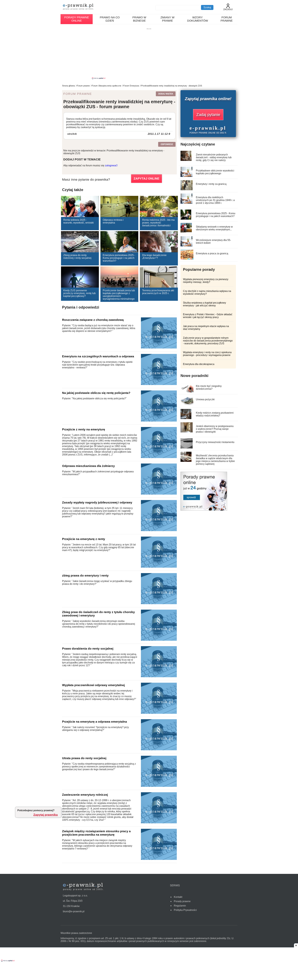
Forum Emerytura (131, 86)
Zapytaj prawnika (45, 814)
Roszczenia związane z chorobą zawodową (93, 319)
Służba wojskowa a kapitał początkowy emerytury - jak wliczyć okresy (204, 304)
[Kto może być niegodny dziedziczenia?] (188, 391)
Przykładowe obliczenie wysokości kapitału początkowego (215, 172)
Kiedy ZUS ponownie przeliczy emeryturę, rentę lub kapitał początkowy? (79, 293)
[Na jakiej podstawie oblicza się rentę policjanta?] (159, 420)
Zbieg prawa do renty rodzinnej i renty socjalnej (77, 256)
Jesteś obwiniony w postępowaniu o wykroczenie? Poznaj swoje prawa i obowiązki (215, 429)
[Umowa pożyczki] (187, 405)
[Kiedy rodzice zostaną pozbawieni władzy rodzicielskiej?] (186, 418)
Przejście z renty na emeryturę (83, 429)
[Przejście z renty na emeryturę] (159, 457)
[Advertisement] (149, 53)
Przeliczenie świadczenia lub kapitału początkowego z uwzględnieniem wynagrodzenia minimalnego (119, 294)
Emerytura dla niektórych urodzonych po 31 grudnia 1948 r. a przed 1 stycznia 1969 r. (215, 200)
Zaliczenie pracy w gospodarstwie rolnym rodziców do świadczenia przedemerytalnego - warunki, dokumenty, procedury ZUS (208, 341)
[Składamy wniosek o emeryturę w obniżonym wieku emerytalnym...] (186, 232)
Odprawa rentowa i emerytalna (113, 221)
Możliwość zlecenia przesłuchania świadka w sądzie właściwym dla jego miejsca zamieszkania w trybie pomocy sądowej (215, 459)
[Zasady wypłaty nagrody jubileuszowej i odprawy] (159, 530)
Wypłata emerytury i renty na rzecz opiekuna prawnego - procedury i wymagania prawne (207, 353)
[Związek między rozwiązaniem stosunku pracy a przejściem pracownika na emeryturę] (159, 859)
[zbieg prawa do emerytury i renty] (159, 603)
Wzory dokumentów (197, 19)
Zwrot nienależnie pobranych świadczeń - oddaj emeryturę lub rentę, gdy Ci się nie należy (214, 157)
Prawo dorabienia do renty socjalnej (87, 648)
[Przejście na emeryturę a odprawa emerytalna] (159, 749)
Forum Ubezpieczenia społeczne (106, 86)
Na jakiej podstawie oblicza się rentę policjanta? (96, 392)
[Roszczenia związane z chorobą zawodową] (159, 347)
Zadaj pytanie (208, 114)
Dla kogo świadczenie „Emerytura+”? (154, 256)
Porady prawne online (76, 19)
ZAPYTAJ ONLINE (146, 178)
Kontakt (178, 897)
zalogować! (111, 165)
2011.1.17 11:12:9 (159, 134)
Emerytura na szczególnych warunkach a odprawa (98, 356)
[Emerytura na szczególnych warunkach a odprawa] (159, 384)
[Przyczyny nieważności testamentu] (187, 447)
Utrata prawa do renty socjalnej (84, 758)
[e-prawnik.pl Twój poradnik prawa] (78, 7)
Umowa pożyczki (205, 399)
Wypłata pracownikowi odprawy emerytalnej (93, 685)
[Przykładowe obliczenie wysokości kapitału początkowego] (187, 176)
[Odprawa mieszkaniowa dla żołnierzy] (159, 493)
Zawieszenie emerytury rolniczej (85, 794)
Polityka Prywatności (185, 910)
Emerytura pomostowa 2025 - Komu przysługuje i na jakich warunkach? (119, 258)
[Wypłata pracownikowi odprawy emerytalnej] (159, 713)
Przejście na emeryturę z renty (83, 539)
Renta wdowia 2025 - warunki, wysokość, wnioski (78, 221)
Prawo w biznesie (139, 19)
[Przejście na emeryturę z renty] (159, 566)
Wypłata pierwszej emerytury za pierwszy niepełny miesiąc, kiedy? (205, 280)
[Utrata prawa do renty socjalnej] (159, 786)
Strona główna (68, 86)
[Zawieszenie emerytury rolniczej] (159, 822)
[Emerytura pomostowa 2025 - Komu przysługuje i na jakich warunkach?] (186, 218)
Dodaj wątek (165, 94)
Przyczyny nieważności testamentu (215, 442)
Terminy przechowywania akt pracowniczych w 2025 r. (158, 292)
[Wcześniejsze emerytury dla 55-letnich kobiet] (187, 245)
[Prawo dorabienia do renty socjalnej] (159, 676)
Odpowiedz (167, 144)
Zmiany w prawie (167, 19)
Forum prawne (227, 19)
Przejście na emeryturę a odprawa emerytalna (94, 721)
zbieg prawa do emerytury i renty (85, 575)
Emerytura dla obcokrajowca (198, 364)
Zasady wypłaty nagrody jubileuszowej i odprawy (97, 502)
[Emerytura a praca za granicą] (188, 259)
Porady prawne (182, 901)
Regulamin (180, 905)
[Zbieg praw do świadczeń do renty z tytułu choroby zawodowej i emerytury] (159, 640)
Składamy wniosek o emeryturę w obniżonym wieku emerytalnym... (214, 228)
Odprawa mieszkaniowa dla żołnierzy (88, 466)
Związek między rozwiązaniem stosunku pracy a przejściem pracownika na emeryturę (96, 833)
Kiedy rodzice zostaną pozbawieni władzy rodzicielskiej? (215, 414)
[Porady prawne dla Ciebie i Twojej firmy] (204, 509)
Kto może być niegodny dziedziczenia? (209, 387)
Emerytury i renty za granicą (211, 184)
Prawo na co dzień (110, 19)
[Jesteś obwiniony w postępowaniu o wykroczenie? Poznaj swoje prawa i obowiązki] (187, 431)
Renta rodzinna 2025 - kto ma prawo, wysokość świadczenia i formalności (158, 223)
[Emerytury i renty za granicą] (187, 189)
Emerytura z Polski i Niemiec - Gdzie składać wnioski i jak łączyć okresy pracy (207, 315)
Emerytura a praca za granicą (212, 253)
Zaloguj (228, 9)
